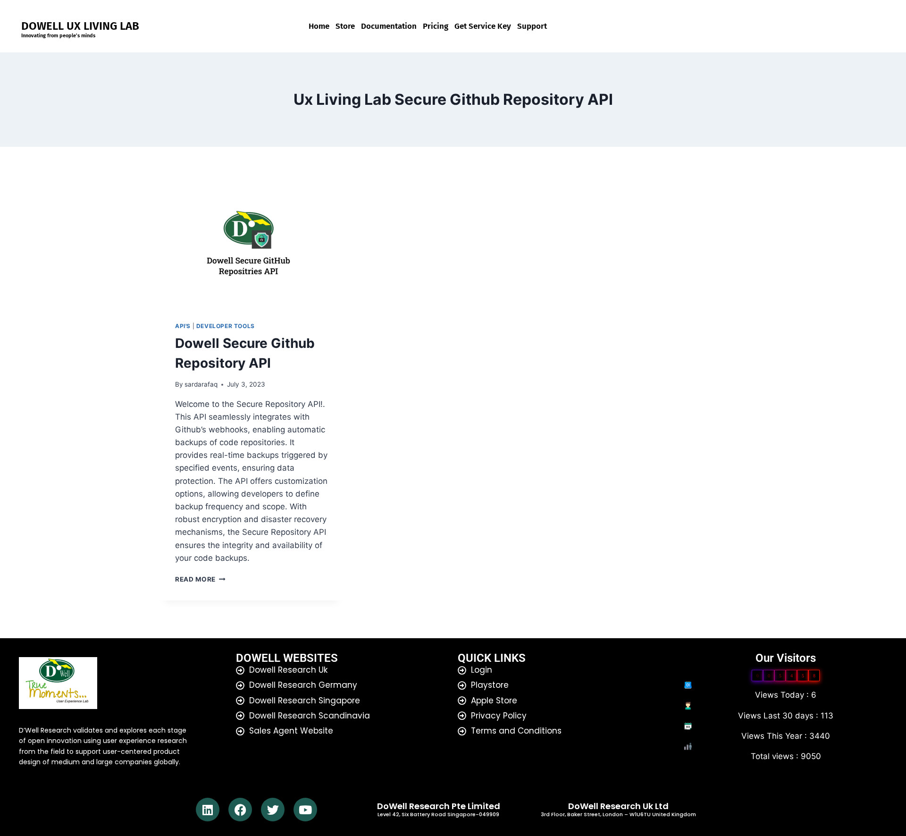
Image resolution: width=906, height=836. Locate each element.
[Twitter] (273, 809)
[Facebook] (240, 809)
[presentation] (251, 245)
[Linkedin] (207, 809)
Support (532, 26)
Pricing (435, 26)
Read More (200, 579)
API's (183, 325)
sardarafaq (201, 384)
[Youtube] (305, 809)
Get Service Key (482, 26)
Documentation (389, 26)
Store (345, 26)
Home (319, 26)
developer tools (225, 325)
